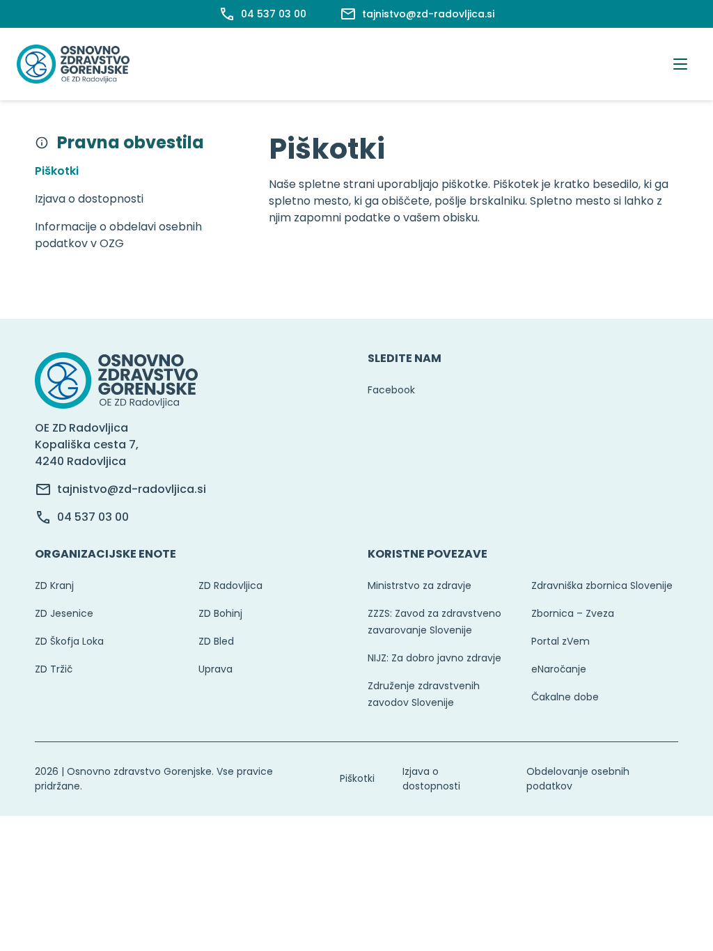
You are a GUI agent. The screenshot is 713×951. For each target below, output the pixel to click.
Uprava (215, 669)
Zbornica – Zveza (572, 613)
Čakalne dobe (565, 697)
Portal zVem (560, 641)
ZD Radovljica (230, 585)
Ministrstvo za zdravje (419, 585)
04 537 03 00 (93, 517)
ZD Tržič (53, 669)
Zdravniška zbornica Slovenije (602, 585)
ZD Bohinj (220, 613)
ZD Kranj (54, 585)
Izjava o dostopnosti (431, 778)
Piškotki (357, 778)
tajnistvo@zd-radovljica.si (131, 489)
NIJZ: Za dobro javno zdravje (434, 658)
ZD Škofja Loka (69, 641)
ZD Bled (216, 641)
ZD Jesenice (64, 613)
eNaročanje (558, 669)
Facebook (391, 390)
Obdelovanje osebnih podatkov (577, 778)
